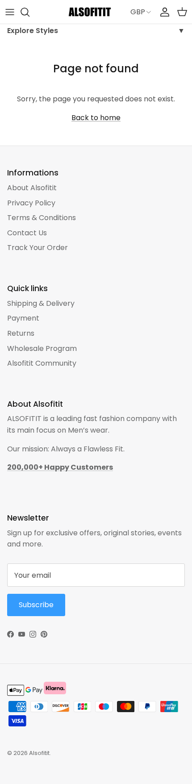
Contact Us (27, 233)
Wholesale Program (42, 348)
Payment (23, 318)
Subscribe (36, 605)
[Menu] (10, 12)
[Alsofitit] (89, 11)
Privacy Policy (31, 203)
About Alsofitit (32, 188)
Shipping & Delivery (41, 303)
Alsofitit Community (41, 363)
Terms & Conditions (41, 218)
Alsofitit (39, 753)
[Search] (29, 12)
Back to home (96, 118)
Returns (20, 333)
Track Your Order (37, 247)
